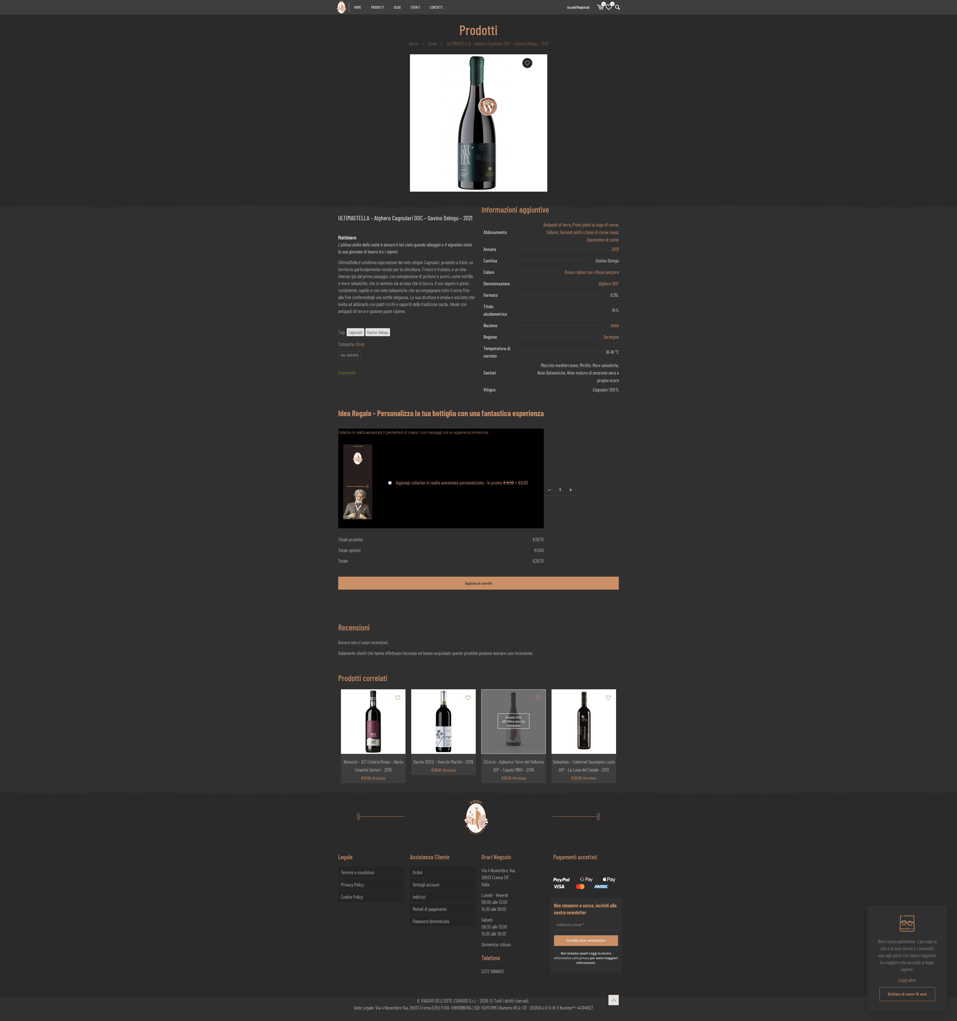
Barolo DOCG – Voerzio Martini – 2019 (443, 762)
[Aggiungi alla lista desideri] (398, 717)
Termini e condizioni (357, 872)
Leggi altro (907, 980)
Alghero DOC (609, 283)
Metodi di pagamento (430, 909)
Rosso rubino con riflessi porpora (591, 272)
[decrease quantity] (549, 489)
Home (413, 43)
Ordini (417, 872)
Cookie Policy (352, 897)
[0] (600, 7)
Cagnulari (355, 332)
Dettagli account (426, 884)
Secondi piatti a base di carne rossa (588, 232)
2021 (615, 249)
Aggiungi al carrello (478, 583)
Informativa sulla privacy (572, 958)
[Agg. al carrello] (398, 696)
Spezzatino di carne (603, 239)
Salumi (552, 232)
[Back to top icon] (613, 1000)
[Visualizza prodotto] (398, 707)
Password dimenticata (431, 921)
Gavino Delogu (377, 332)
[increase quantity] (570, 489)
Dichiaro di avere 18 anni (907, 994)
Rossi (432, 43)
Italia (615, 325)
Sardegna (611, 337)
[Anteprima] (398, 728)
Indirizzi (419, 897)
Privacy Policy (352, 884)
